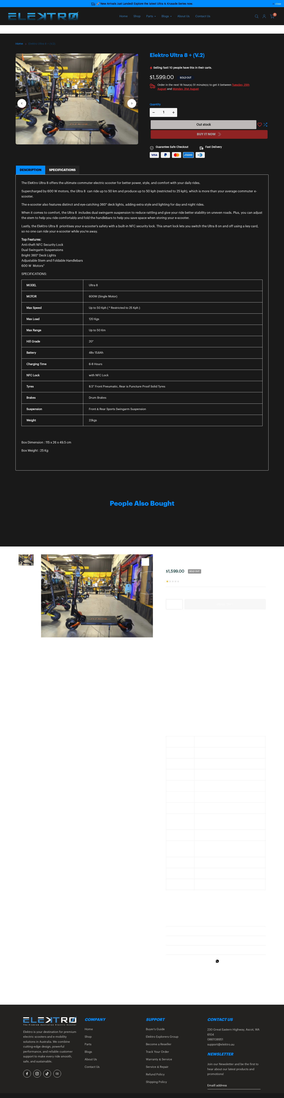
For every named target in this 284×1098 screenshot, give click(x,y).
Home (123, 16)
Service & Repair (157, 1067)
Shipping (186, 577)
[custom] (27, 1074)
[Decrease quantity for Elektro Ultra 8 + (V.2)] (169, 604)
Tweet (191, 961)
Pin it (208, 961)
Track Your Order (157, 1051)
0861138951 (215, 1039)
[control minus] (153, 112)
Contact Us (202, 16)
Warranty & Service (159, 1059)
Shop (136, 16)
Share (174, 961)
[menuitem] (123, 16)
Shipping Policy (156, 1082)
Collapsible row (180, 931)
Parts (149, 16)
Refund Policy (155, 1074)
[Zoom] (145, 562)
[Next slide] (131, 103)
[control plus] (174, 112)
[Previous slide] (21, 103)
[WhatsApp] (218, 961)
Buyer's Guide (155, 1029)
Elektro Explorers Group (162, 1036)
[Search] (256, 16)
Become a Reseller (158, 1044)
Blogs (165, 16)
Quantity (155, 104)
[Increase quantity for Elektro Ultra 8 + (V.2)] (180, 604)
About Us (183, 16)
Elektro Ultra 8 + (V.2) (41, 44)
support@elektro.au (220, 1044)
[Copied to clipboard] (228, 961)
